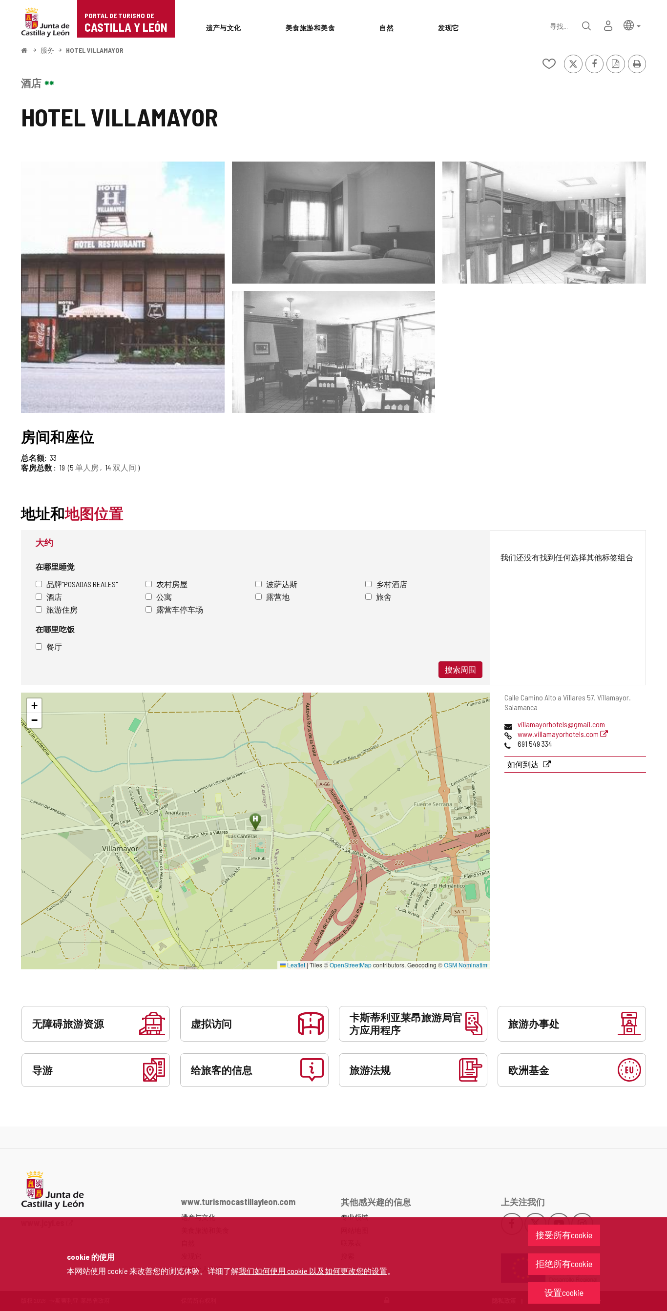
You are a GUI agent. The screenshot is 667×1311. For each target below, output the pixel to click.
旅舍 (384, 596)
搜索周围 (460, 669)
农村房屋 (172, 584)
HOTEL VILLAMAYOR (95, 50)
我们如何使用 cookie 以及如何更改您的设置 (313, 1270)
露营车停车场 (179, 609)
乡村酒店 (391, 584)
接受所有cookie (564, 1234)
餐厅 (54, 646)
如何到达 (523, 764)
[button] (632, 25)
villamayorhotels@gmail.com (561, 724)
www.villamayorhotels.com (559, 733)
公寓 (164, 596)
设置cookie (564, 1292)
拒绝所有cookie (564, 1263)
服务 (47, 50)
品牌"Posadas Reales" (82, 584)
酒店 (54, 596)
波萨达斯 (281, 584)
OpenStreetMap (351, 965)
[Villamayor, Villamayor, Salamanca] (123, 287)
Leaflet (295, 965)
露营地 (278, 596)
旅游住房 (62, 609)
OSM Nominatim (465, 965)
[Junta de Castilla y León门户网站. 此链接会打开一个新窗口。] (45, 21)
